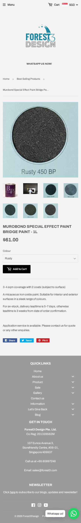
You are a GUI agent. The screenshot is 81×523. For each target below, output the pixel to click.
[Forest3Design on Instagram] (39, 505)
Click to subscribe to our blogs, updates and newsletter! (40, 492)
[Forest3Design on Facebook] (33, 505)
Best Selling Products (28, 79)
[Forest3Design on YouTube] (46, 505)
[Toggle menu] (72, 377)
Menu (11, 4)
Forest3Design (31, 516)
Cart (56, 4)
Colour (7, 251)
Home (6, 79)
